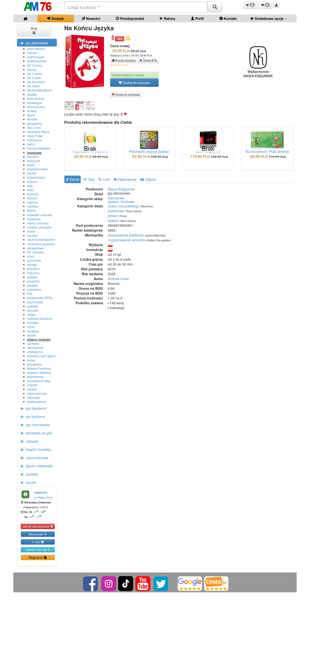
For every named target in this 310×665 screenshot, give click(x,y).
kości (30, 190)
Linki (106, 179)
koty (29, 186)
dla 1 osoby (34, 73)
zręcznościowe (37, 393)
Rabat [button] (149, 60)
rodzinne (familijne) (40, 318)
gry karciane (35, 416)
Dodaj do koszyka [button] (136, 82)
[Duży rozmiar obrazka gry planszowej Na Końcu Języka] (86, 61)
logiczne (32, 202)
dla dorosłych (36, 82)
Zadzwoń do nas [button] (36, 550)
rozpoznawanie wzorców (126, 239)
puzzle (31, 482)
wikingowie (34, 364)
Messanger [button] (36, 534)
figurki (31, 115)
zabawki (32, 441)
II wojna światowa (38, 148)
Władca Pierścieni (39, 368)
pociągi (32, 264)
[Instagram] (109, 583)
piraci (30, 256)
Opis (91, 179)
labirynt (32, 198)
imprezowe (34, 152)
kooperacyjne (36, 177)
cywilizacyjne (36, 57)
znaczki (32, 385)
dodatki (32, 94)
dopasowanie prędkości (126, 235)
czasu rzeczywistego (123, 205)
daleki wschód (36, 61)
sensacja (33, 331)
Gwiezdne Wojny (38, 132)
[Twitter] (161, 583)
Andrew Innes (118, 278)
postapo (32, 285)
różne (31, 327)
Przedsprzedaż (131, 18)
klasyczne (33, 161)
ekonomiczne (36, 107)
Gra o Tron (34, 127)
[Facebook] (91, 583)
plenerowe (34, 260)
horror (31, 144)
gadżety (32, 474)
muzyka (32, 235)
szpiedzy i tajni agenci (41, 356)
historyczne (34, 140)
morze (31, 231)
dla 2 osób (34, 78)
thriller (31, 360)
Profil (199, 18)
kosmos (32, 182)
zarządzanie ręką (38, 381)
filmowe (32, 119)
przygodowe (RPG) (39, 298)
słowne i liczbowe (39, 339)
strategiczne (35, 352)
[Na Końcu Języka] (69, 105)
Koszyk (57, 18)
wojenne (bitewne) (39, 372)
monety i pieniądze (39, 227)
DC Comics (34, 65)
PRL (30, 293)
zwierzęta (33, 397)
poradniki (33, 281)
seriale (31, 335)
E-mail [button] (36, 542)
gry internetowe (38, 424)
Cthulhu (32, 53)
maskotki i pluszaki (39, 215)
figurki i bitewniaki (39, 465)
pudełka (32, 306)
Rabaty (169, 18)
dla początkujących (39, 90)
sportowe (33, 343)
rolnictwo (33, 323)
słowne (113, 220)
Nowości (92, 18)
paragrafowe (35, 248)
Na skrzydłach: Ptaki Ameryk (267, 151)
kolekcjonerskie (37, 169)
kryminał (33, 194)
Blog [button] (34, 28)
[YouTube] (143, 583)
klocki (31, 165)
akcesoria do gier (39, 432)
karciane (33, 157)
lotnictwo (33, 206)
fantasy (32, 111)
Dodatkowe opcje (269, 18)
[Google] (190, 583)
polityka (32, 277)
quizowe (32, 310)
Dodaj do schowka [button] (127, 94)
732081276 (40, 492)
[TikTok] (125, 583)
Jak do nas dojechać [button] (36, 526)
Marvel (31, 210)
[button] (250, 5)
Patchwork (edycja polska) (149, 151)
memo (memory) (38, 223)
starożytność (35, 347)
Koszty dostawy (125, 60)
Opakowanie (126, 179)
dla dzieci (33, 86)
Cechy (74, 179)
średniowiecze (36, 401)
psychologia (35, 302)
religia (31, 314)
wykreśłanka (35, 377)
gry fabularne (36, 408)
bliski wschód (36, 49)
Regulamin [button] (36, 557)
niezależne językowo (41, 244)
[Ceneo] (216, 583)
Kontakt (230, 18)
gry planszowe (37, 42)
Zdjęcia (150, 179)
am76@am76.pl (43, 497)
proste (112, 215)
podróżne (33, 268)
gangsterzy (34, 123)
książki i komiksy (38, 449)
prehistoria (34, 289)
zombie (32, 389)
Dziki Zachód (35, 98)
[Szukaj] (214, 6)
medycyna (34, 219)
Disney (31, 69)
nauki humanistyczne (41, 239)
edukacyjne (34, 103)
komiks (31, 173)
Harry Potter (35, 136)
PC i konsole (35, 252)
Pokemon (33, 273)
